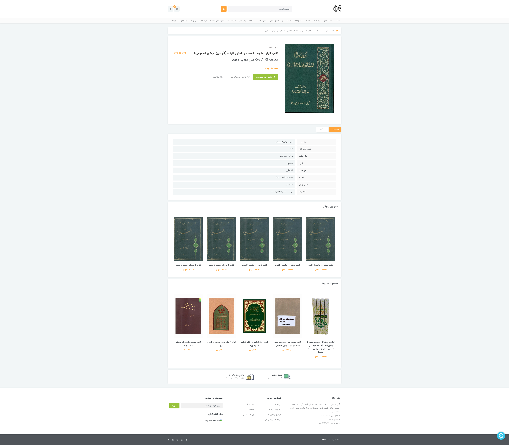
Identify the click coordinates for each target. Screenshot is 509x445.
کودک (251, 20)
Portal (323, 439)
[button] (177, 9)
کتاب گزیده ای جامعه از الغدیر (320, 265)
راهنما (251, 409)
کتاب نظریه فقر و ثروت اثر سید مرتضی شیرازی (188, 344)
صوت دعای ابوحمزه (217, 20)
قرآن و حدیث (261, 20)
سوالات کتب (231, 20)
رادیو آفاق (242, 20)
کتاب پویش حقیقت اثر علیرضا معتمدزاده (221, 344)
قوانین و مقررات (274, 414)
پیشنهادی (184, 20)
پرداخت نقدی (328, 20)
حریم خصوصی (275, 409)
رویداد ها (317, 20)
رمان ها (193, 20)
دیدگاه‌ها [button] (322, 129)
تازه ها (308, 20)
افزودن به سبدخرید (264, 77)
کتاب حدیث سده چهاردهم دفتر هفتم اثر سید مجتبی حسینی (320, 344)
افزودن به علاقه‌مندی (238, 77)
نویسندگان (203, 20)
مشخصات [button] (335, 129)
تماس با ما (249, 404)
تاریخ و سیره (274, 20)
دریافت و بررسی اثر (273, 419)
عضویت (174, 405)
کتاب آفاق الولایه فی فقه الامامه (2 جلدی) (287, 344)
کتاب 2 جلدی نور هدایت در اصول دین (254, 344)
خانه (338, 20)
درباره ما (174, 20)
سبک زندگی (286, 20)
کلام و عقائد (298, 20)
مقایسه (216, 77)
